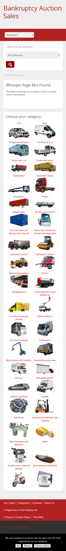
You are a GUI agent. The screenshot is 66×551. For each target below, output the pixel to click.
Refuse (27, 546)
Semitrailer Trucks (45, 176)
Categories (23, 503)
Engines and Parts (18, 397)
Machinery (19, 417)
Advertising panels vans (45, 360)
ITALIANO (38, 517)
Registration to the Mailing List (21, 510)
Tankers (45, 273)
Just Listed (9, 503)
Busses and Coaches (45, 212)
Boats (45, 441)
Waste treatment (45, 316)
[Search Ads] (10, 64)
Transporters (19, 176)
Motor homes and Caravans (19, 360)
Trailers (44, 197)
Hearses (19, 378)
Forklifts (45, 397)
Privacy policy (42, 546)
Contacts (37, 503)
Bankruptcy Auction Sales (32, 12)
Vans (45, 123)
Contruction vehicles (18, 254)
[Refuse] (61, 542)
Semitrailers (18, 197)
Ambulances (45, 340)
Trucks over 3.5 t (18, 160)
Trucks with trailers (44, 160)
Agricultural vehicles (45, 254)
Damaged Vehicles (45, 378)
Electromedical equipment (45, 465)
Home (6, 75)
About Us (49, 503)
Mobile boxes (19, 212)
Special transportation (19, 273)
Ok (18, 546)
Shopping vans (19, 292)
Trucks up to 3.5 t (45, 142)
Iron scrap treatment (19, 340)
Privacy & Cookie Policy (17, 517)
